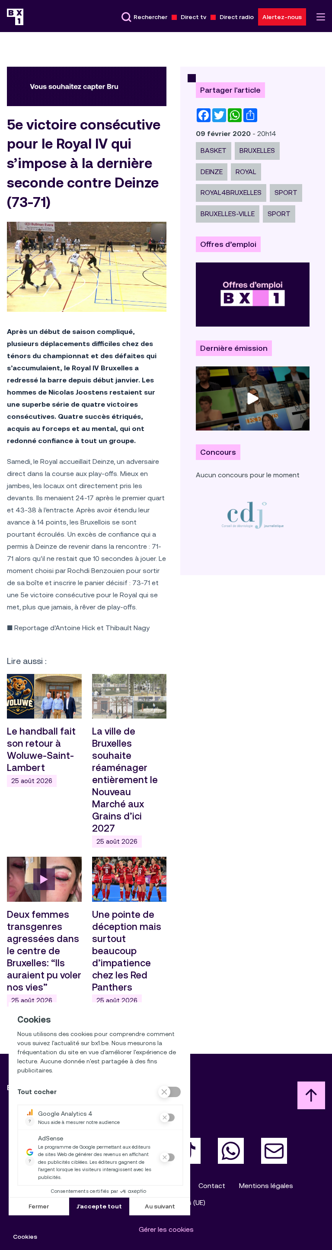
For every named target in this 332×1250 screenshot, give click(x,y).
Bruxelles (257, 150)
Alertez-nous (282, 17)
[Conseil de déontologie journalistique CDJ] (252, 515)
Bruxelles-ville (228, 214)
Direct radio (237, 17)
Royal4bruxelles (231, 193)
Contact (211, 1186)
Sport (279, 214)
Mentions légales (266, 1186)
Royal (246, 172)
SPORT (286, 193)
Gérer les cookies (166, 1229)
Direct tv (193, 17)
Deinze (212, 172)
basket (214, 150)
